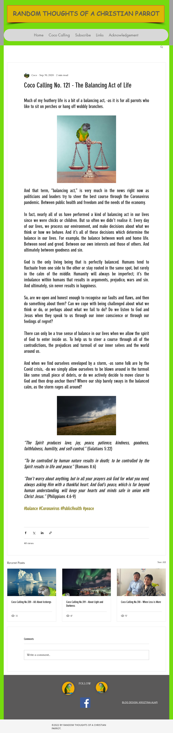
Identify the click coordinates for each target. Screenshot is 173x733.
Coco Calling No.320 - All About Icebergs (31, 602)
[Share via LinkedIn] (42, 532)
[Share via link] (50, 532)
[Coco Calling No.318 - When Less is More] (141, 582)
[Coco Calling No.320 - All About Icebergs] (31, 582)
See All (162, 562)
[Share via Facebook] (25, 532)
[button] (161, 46)
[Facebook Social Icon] (85, 702)
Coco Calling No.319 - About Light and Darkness (84, 604)
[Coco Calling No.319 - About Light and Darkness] (86, 582)
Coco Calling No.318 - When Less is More (141, 602)
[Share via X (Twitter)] (33, 532)
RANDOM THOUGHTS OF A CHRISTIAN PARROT (86, 13)
